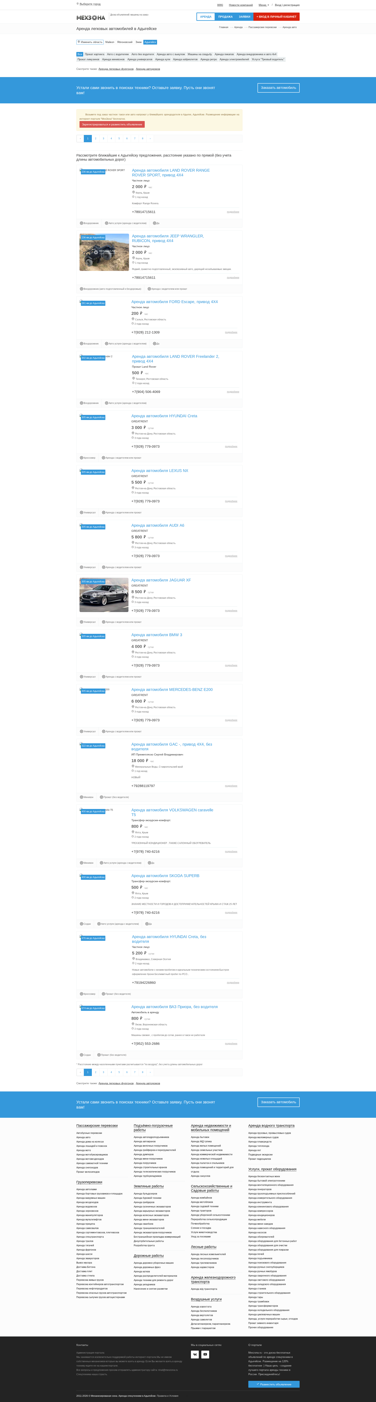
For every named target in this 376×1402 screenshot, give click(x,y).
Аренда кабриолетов (185, 59)
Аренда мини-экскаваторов (149, 1219)
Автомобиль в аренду (145, 1012)
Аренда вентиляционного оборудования (271, 1185)
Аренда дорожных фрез (147, 1267)
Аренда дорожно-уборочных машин (154, 1263)
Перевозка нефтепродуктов (92, 1288)
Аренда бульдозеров (145, 1193)
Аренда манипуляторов (89, 1215)
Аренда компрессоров (260, 1211)
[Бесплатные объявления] (91, 17)
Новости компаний (241, 4)
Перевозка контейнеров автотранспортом (100, 1284)
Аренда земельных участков (206, 1150)
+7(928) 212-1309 (145, 332)
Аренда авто (83, 1137)
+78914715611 (143, 212)
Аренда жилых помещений (206, 1145)
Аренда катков (142, 1271)
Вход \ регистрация (287, 4)
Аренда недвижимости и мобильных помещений (211, 1128)
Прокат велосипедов (87, 1172)
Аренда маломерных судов (263, 1137)
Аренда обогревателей (261, 1236)
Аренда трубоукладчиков (148, 1176)
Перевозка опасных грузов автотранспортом (101, 1293)
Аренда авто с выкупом (171, 54)
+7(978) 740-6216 (145, 852)
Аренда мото (83, 1150)
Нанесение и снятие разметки (151, 1288)
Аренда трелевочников (204, 1263)
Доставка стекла (85, 1275)
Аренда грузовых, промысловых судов (269, 1133)
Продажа (225, 16)
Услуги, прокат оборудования (272, 1169)
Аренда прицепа (85, 1224)
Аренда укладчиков (144, 1284)
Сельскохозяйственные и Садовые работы (211, 1188)
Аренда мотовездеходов (90, 1159)
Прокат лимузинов (88, 59)
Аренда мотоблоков (202, 1202)
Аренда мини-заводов (260, 1224)
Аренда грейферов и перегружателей (155, 1150)
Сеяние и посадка (201, 1228)
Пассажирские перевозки (263, 27)
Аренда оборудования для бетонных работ (272, 1241)
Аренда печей (256, 1254)
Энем (138, 42)
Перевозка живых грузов (90, 1280)
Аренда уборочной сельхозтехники (210, 1215)
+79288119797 (143, 786)
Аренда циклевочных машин (264, 1314)
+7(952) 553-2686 (145, 1044)
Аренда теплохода (258, 1146)
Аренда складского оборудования (267, 1284)
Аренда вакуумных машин (90, 1198)
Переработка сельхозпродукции (209, 1219)
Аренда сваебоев (143, 1224)
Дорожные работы (149, 1256)
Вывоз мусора (84, 1262)
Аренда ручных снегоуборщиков (266, 1267)
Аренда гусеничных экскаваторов (152, 1206)
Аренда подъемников (260, 1258)
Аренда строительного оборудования (269, 1293)
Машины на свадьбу (200, 54)
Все (80, 54)
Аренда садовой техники (205, 1206)
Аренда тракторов (201, 1210)
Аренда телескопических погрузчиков (154, 1171)
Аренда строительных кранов (150, 1167)
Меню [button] (263, 4)
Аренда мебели (257, 1219)
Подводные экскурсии (260, 1154)
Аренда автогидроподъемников (151, 1137)
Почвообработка (200, 1223)
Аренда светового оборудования (266, 1280)
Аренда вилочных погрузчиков (150, 1145)
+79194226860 (144, 983)
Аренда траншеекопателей (149, 1228)
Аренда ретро (209, 59)
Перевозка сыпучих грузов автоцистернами (100, 1297)
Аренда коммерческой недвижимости (211, 1154)
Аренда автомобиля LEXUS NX (159, 470)
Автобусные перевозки (89, 1133)
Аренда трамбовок (258, 1301)
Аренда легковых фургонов (116, 68)
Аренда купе (162, 59)
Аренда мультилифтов (88, 1219)
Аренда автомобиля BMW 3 (156, 635)
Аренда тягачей (85, 1245)
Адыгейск (150, 42)
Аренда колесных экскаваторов (151, 1215)
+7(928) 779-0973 (145, 446)
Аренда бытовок (200, 1137)
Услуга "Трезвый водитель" (268, 59)
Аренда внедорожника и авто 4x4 (256, 54)
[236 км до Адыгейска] (104, 252)
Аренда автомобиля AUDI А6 (157, 525)
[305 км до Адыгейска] (104, 594)
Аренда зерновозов (87, 1211)
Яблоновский (124, 42)
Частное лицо (141, 180)
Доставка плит (84, 1271)
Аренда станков (257, 1288)
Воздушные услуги (206, 1299)
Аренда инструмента (260, 1202)
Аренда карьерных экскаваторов (152, 1211)
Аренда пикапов (224, 54)
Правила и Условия (167, 1396)
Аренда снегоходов (87, 1167)
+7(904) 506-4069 (146, 392)
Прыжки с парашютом (203, 1328)
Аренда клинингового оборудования (268, 1206)
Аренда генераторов (259, 1189)
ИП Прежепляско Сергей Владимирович (157, 754)
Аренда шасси (84, 1254)
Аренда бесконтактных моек (264, 1176)
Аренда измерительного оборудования (270, 1198)
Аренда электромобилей (234, 59)
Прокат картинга (94, 54)
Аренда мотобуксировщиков (92, 1154)
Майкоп (109, 42)
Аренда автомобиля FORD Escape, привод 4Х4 (174, 302)
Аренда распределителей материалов (155, 1275)
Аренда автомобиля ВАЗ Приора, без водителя (174, 1007)
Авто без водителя (143, 54)
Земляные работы (149, 1186)
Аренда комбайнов (201, 1197)
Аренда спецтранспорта (90, 1236)
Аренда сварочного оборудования (267, 1275)
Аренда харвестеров (202, 1267)
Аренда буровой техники (147, 1198)
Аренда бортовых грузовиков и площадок (99, 1193)
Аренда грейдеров (144, 1202)
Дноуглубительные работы (149, 1241)
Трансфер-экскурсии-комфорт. (151, 820)
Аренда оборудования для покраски (268, 1249)
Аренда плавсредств (259, 1141)
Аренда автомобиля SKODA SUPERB (165, 876)
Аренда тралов (84, 1241)
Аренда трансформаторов (263, 1306)
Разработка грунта (144, 1245)
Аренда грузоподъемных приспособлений (271, 1193)
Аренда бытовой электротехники (266, 1180)
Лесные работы (203, 1247)
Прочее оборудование (260, 1327)
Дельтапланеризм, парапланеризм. (211, 1324)
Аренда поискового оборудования (267, 1262)
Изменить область (91, 42)
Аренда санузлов (200, 1176)
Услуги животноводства (204, 1232)
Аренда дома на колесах (90, 1141)
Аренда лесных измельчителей (208, 1254)
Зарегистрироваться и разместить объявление (112, 124)
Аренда (206, 16)
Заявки (244, 16)
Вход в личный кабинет (276, 16)
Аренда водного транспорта (271, 1126)
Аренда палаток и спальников (207, 1163)
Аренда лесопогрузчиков (205, 1258)
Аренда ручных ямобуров (262, 1271)
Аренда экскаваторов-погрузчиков (153, 1232)
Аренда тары (255, 1297)
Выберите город (90, 3)
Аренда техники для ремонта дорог (153, 1280)
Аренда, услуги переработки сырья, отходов (273, 1318)
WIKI (220, 4)
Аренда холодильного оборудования (268, 1310)
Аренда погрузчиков (145, 1163)
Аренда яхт (254, 1150)
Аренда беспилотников (204, 1311)
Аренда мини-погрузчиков (148, 1158)
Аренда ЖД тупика (201, 1141)
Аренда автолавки (86, 1189)
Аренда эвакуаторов (87, 1258)
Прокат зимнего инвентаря (263, 1323)
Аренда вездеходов (87, 1202)
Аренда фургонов (86, 1249)
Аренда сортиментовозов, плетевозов (97, 1232)
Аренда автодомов (148, 68)
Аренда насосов (257, 1232)
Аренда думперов (144, 1154)
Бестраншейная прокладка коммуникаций (157, 1236)
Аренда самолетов (201, 1319)
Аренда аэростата (201, 1306)
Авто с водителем (118, 54)
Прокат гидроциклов (259, 1159)
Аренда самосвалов (87, 1228)
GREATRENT (139, 421)
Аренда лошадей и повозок (91, 1146)
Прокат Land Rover (144, 366)
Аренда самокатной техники (92, 1163)
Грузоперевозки (89, 1182)
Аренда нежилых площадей (206, 1158)
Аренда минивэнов (113, 59)
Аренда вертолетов (202, 1315)
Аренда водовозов (86, 1206)
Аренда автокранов (144, 1141)
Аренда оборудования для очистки (267, 1245)
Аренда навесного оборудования (266, 1228)
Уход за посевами (201, 1236)
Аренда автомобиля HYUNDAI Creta (164, 416)
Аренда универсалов (139, 59)
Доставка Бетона (85, 1267)
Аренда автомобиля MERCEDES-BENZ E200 (172, 689)
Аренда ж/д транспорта (204, 1289)
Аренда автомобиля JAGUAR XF (161, 580)
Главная (223, 27)
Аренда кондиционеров (261, 1215)
